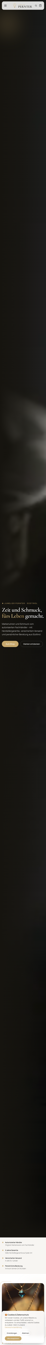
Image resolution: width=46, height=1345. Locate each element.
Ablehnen (25, 1333)
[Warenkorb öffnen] (40, 5)
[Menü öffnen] (5, 5)
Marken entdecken (31, 644)
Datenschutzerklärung (13, 1327)
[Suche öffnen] (36, 5)
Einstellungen (12, 1333)
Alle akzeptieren (13, 1338)
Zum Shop (10, 644)
